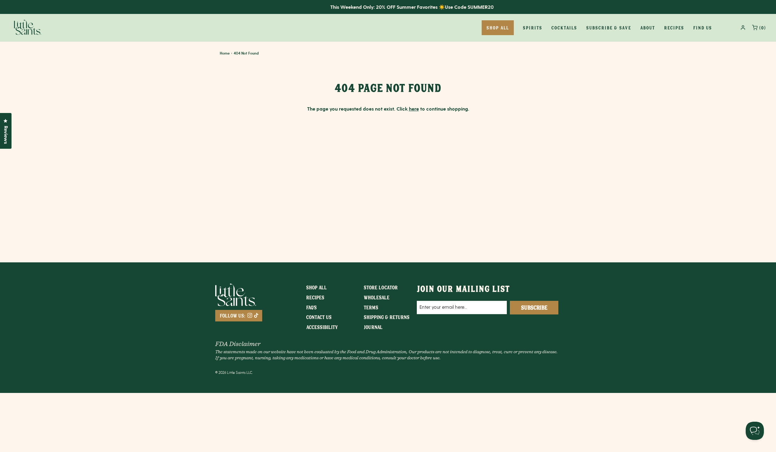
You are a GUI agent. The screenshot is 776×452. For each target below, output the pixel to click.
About (647, 28)
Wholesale (377, 297)
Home (225, 53)
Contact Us (319, 317)
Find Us (702, 28)
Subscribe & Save (608, 28)
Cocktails (564, 28)
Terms (371, 307)
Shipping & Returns (387, 317)
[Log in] (743, 27)
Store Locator (381, 287)
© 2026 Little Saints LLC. (234, 373)
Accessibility (322, 327)
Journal (373, 327)
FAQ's (311, 307)
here (414, 109)
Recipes (674, 28)
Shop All (316, 287)
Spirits (532, 28)
